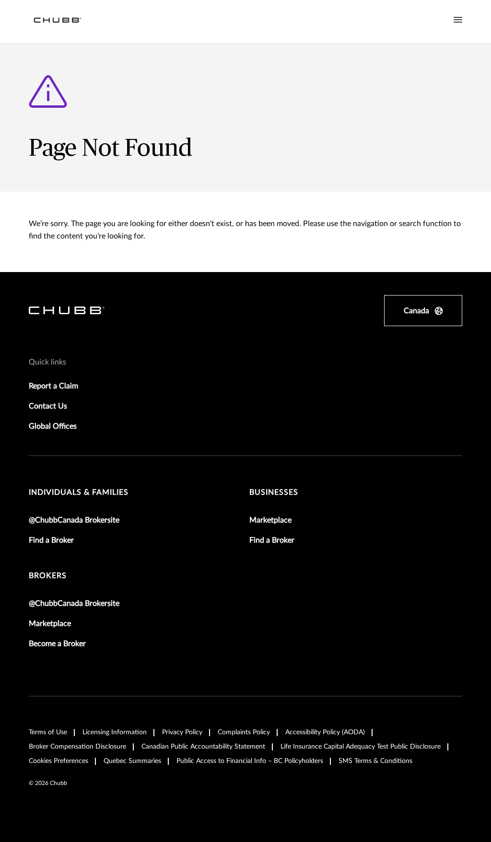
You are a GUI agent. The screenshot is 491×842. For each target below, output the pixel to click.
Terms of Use (48, 732)
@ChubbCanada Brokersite (74, 520)
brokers (48, 576)
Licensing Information (114, 732)
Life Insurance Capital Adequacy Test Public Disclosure (361, 746)
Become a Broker (57, 644)
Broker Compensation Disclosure (77, 746)
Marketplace (270, 520)
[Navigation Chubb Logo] (57, 21)
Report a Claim (53, 386)
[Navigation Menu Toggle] (458, 20)
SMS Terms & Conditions (375, 761)
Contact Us (48, 406)
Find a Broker (51, 540)
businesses (273, 492)
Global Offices (53, 426)
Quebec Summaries (132, 761)
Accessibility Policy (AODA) (325, 732)
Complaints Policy (244, 732)
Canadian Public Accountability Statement (203, 746)
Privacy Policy (182, 732)
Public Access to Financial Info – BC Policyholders (249, 761)
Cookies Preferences (58, 761)
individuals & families (79, 492)
